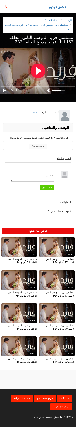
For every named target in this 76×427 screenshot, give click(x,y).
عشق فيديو (58, 7)
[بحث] (5, 6)
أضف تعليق (47, 187)
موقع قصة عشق (44, 398)
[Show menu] (70, 6)
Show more (38, 146)
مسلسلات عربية (61, 406)
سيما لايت (64, 398)
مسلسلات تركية (22, 398)
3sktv (34, 112)
